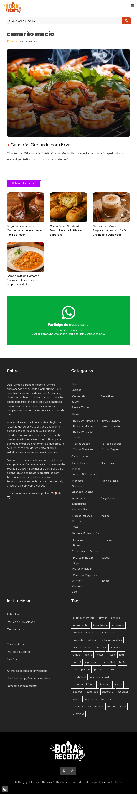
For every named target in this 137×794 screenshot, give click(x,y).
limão (122, 662)
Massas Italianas (82, 515)
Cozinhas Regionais (85, 575)
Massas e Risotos (82, 509)
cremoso (91, 632)
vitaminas (78, 713)
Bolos (75, 414)
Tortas (76, 437)
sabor (118, 684)
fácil (121, 654)
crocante (78, 640)
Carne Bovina (80, 463)
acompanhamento (84, 617)
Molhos (105, 515)
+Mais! (75, 527)
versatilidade (95, 706)
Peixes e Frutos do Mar (86, 533)
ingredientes (92, 662)
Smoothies (107, 396)
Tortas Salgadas (111, 443)
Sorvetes (77, 486)
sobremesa (90, 699)
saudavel (123, 691)
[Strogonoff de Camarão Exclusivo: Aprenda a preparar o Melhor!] (25, 257)
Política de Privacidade (21, 622)
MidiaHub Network (110, 782)
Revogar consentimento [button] (22, 685)
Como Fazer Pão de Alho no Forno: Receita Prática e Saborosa (68, 230)
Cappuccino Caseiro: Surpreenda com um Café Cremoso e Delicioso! (109, 230)
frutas (111, 654)
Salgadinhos (108, 498)
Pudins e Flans (109, 480)
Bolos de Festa (110, 426)
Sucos (76, 402)
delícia (76, 654)
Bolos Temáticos (83, 431)
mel (75, 669)
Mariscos (106, 540)
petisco (85, 669)
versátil (111, 706)
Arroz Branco (100, 625)
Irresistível (109, 662)
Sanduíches (79, 503)
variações (78, 706)
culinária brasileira (112, 640)
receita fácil (79, 676)
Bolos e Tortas (80, 407)
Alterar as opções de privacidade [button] (27, 670)
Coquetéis (78, 396)
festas (99, 654)
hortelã (77, 662)
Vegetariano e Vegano (86, 551)
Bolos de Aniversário (85, 420)
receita (112, 669)
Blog (74, 591)
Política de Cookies (19, 651)
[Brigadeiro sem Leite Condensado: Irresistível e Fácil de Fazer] (25, 207)
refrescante (104, 684)
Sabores (77, 691)
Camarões (79, 540)
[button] (5, 789)
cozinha (77, 632)
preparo (98, 669)
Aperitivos (78, 498)
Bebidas (76, 389)
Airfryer (77, 580)
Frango (76, 468)
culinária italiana (82, 647)
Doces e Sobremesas (84, 474)
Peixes (77, 545)
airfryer (103, 617)
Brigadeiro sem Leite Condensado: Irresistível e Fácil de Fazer (24, 230)
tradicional (107, 699)
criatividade (107, 632)
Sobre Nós (13, 614)
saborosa (92, 691)
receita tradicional (83, 684)
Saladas (106, 557)
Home (13, 40)
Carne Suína (108, 463)
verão (123, 706)
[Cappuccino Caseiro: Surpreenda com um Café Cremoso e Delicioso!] (111, 207)
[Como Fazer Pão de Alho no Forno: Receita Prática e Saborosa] (68, 207)
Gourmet (77, 586)
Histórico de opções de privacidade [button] (29, 678)
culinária (92, 640)
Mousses (77, 480)
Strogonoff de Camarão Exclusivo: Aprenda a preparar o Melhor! (23, 280)
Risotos (77, 521)
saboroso (107, 691)
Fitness (105, 580)
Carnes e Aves (80, 456)
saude (76, 699)
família (88, 654)
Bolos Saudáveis (83, 426)
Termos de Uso (16, 629)
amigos (115, 617)
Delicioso (115, 647)
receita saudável (99, 676)
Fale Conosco (15, 659)
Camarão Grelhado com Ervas (41, 144)
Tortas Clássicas (83, 449)
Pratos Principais (83, 557)
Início (74, 384)
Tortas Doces (81, 443)
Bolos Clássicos (110, 420)
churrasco (118, 625)
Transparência (15, 644)
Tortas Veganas (110, 449)
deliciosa (101, 647)
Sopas (77, 563)
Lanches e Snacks (82, 491)
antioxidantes (81, 625)
